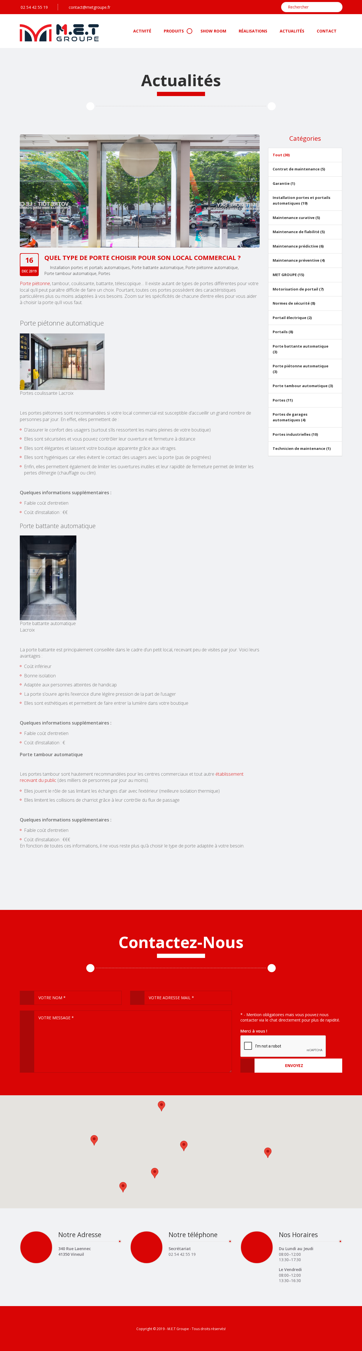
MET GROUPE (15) (288, 274)
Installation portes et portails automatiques (90, 267)
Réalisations (253, 31)
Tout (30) (281, 154)
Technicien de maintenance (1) (302, 448)
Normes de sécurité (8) (294, 303)
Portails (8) (283, 331)
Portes (104, 273)
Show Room (213, 31)
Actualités (292, 31)
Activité (142, 31)
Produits (174, 31)
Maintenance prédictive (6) (298, 246)
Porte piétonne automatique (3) (300, 368)
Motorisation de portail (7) (298, 289)
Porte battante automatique (158, 267)
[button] (161, 1106)
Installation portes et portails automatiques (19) (301, 200)
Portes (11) (283, 400)
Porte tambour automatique (70, 273)
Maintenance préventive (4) (299, 260)
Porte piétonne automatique (212, 267)
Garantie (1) (284, 183)
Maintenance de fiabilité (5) (299, 231)
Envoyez (294, 1065)
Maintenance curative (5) (296, 217)
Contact (327, 31)
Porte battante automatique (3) (300, 349)
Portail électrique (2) (292, 317)
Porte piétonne (35, 283)
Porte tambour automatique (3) (303, 385)
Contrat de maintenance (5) (299, 169)
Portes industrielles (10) (295, 434)
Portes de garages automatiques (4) (290, 417)
